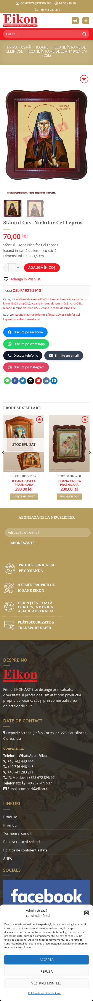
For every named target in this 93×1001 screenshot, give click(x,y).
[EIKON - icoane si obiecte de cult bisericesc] (24, 20)
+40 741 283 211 (20, 772)
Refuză (46, 971)
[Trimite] (84, 34)
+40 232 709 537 (38, 783)
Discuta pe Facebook (28, 332)
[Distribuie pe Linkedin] (54, 381)
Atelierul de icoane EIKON (32, 299)
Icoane (42, 47)
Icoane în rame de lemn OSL (21, 308)
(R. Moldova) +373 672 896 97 (31, 777)
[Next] (83, 134)
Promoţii (10, 825)
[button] (86, 913)
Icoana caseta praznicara (23, 483)
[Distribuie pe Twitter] (22, 381)
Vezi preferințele (46, 983)
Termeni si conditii (18, 833)
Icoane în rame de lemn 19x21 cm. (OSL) (56, 303)
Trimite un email (67, 355)
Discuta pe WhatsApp (29, 344)
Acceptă (46, 959)
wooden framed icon (26, 319)
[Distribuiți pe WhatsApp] (7, 381)
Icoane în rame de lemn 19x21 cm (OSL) (57, 53)
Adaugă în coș (42, 267)
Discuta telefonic (26, 355)
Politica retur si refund (21, 841)
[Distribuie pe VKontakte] (46, 381)
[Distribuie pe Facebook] (15, 381)
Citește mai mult (24, 496)
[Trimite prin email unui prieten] (30, 381)
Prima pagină (19, 47)
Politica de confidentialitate (44, 993)
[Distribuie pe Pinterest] (38, 381)
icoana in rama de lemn (30, 314)
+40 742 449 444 (20, 761)
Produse (10, 817)
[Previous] (10, 134)
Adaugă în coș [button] (69, 496)
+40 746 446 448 (20, 766)
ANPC (7, 858)
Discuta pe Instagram (29, 367)
